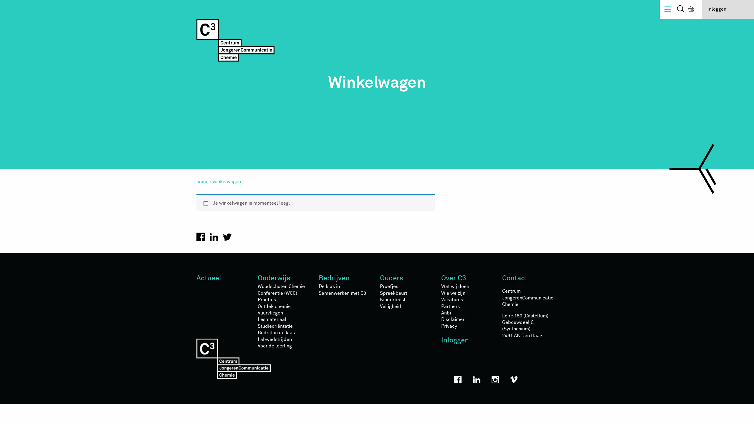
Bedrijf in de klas (276, 332)
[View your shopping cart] (690, 9)
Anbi (446, 313)
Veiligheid (390, 306)
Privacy (449, 326)
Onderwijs (274, 278)
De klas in (329, 286)
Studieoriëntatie (275, 326)
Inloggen (716, 9)
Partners (450, 306)
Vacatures (452, 299)
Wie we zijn (453, 293)
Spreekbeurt (393, 293)
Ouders (391, 278)
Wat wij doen (455, 286)
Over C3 (453, 278)
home (202, 181)
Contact (515, 278)
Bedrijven (334, 278)
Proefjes (267, 299)
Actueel (208, 278)
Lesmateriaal (272, 319)
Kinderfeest (393, 299)
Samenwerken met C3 (342, 293)
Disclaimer (452, 319)
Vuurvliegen (270, 313)
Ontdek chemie (274, 306)
